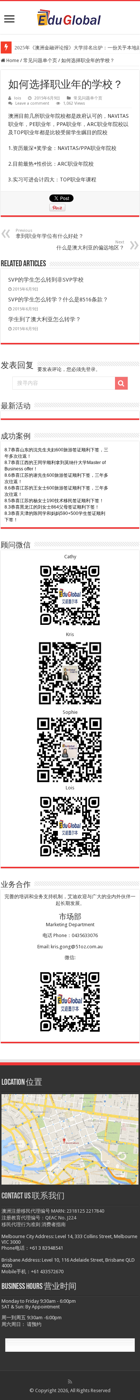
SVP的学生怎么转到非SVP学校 (46, 279)
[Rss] (70, 1381)
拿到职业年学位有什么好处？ (50, 233)
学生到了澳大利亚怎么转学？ (44, 319)
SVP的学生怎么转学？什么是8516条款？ (58, 299)
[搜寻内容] (121, 383)
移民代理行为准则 (20, 1224)
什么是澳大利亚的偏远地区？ (90, 245)
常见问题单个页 (40, 60)
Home (12, 60)
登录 (91, 369)
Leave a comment (32, 103)
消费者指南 (53, 1224)
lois (17, 98)
